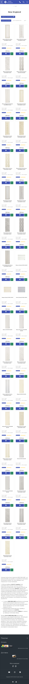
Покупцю (4, 638)
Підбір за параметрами (7, 16)
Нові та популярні (6, 20)
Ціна (25, 20)
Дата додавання (17, 20)
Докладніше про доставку (22, 658)
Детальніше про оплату (23, 648)
